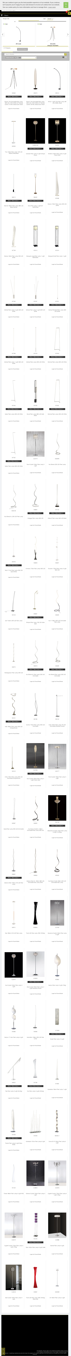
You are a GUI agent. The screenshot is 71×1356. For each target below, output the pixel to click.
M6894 (35, 509)
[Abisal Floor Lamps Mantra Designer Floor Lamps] (53, 34)
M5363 (57, 875)
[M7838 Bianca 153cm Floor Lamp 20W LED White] (57, 183)
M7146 (57, 509)
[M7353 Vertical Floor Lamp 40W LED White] (35, 339)
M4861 (14, 874)
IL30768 (35, 770)
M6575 (14, 667)
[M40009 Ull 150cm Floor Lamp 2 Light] (57, 1277)
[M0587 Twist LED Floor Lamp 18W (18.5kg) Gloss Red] (35, 1277)
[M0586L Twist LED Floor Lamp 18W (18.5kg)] (35, 913)
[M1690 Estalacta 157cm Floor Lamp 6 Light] (35, 1121)
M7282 (57, 405)
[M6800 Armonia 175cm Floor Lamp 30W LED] (35, 548)
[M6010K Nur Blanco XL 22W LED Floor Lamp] (13, 496)
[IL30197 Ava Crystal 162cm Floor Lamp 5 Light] (14, 965)
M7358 (14, 353)
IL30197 (14, 979)
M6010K (14, 510)
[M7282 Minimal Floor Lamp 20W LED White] (57, 391)
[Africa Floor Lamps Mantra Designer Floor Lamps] (18, 34)
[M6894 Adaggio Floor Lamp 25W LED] (35, 495)
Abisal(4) (52, 44)
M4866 (35, 875)
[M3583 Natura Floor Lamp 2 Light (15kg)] (57, 965)
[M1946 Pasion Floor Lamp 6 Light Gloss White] (14, 1120)
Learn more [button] (52, 7)
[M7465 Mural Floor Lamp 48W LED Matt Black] (35, 391)
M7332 (14, 457)
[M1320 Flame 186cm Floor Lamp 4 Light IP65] (14, 1173)
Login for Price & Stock (13, 108)
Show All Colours (22, 49)
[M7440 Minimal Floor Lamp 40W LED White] (57, 339)
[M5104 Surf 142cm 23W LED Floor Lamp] (14, 600)
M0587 (35, 1292)
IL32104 (57, 822)
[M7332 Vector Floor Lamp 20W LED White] (13, 443)
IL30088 (57, 1240)
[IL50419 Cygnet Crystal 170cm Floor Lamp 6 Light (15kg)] (14, 1225)
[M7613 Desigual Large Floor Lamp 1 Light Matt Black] (35, 236)
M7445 (14, 405)
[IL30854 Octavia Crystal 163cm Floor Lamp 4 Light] (35, 1173)
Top (3, 1349)
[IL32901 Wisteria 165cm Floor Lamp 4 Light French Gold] (57, 131)
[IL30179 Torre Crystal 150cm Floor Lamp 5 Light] (35, 444)
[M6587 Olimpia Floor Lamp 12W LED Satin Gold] (35, 599)
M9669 (14, 93)
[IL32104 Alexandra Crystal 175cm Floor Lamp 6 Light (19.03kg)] (57, 808)
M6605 (57, 615)
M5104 (14, 615)
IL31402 (57, 927)
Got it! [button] (66, 5)
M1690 (35, 1135)
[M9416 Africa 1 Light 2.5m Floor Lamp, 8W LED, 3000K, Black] (57, 79)
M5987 (14, 823)
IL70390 (57, 1030)
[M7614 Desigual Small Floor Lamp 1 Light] (57, 236)
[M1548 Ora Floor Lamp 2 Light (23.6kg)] (35, 1068)
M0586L (35, 927)
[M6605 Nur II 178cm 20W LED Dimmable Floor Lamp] (57, 600)
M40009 (57, 1292)
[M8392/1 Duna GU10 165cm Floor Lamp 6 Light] (57, 1121)
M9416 (57, 93)
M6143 (14, 771)
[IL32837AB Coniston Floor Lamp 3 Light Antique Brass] (35, 131)
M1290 (35, 1238)
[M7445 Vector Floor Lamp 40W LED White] (13, 391)
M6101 (14, 718)
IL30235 (14, 1292)
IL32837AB (35, 145)
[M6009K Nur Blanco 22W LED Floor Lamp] (57, 444)
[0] (69, 13)
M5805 (35, 823)
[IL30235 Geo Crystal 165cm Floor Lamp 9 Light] (14, 1277)
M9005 (14, 146)
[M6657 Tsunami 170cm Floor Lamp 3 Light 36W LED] (57, 548)
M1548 (35, 1082)
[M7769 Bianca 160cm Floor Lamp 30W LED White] (14, 236)
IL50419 (14, 1240)
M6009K (57, 458)
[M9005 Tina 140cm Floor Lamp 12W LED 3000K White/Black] (13, 131)
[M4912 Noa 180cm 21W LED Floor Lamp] (14, 913)
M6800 (35, 563)
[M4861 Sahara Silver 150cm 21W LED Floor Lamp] (14, 860)
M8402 (35, 197)
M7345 (14, 301)
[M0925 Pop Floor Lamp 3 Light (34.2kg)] (14, 1068)
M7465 (35, 405)
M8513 (14, 197)
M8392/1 (57, 1135)
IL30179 (35, 458)
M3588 (14, 1031)
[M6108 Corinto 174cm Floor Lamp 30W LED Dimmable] (35, 704)
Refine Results (10, 57)
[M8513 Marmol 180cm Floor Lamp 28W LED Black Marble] (14, 183)
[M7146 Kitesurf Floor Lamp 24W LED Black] (57, 495)
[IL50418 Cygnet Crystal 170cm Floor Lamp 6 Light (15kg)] (57, 1173)
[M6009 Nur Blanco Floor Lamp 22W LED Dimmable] (57, 651)
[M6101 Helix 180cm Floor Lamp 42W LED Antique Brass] (13, 703)
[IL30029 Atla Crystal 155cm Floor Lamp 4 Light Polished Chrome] (35, 964)
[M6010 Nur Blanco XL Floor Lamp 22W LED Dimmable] (35, 651)
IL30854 (35, 1188)
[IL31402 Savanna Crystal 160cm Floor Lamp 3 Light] (57, 913)
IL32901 (57, 145)
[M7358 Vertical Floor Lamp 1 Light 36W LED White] (14, 339)
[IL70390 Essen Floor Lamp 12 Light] (57, 1016)
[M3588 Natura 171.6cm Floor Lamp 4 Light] (14, 1017)
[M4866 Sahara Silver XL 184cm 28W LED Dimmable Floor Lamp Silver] (35, 860)
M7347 (35, 301)
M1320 (14, 1188)
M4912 (14, 927)
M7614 (57, 250)
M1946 (14, 1134)
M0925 (14, 1082)
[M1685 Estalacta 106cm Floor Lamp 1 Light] (57, 1069)
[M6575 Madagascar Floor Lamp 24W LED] (14, 652)
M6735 (14, 561)
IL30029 (35, 978)
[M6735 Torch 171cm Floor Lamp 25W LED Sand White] (14, 547)
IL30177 (57, 771)
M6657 (57, 563)
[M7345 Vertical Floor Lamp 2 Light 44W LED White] (13, 287)
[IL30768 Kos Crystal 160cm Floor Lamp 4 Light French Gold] (35, 756)
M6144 (57, 719)
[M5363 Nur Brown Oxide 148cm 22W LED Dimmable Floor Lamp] (57, 860)
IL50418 (57, 1188)
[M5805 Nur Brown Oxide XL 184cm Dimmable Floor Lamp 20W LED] (35, 808)
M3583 (57, 979)
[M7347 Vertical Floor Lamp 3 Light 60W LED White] (35, 287)
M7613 (35, 250)
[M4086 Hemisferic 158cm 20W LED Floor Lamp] (35, 1017)
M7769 (14, 250)
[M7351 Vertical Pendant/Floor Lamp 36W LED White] (57, 287)
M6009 (57, 666)
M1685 (57, 1083)
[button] (2, 34)
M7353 (35, 353)
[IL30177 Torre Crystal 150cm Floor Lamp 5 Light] (57, 756)
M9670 (35, 93)
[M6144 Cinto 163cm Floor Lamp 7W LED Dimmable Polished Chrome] (57, 704)
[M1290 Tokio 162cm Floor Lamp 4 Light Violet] (35, 1224)
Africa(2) (18, 44)
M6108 (35, 719)
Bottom (3, 1353)
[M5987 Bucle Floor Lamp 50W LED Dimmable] (14, 808)
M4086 (35, 1031)
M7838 (57, 198)
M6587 (35, 614)
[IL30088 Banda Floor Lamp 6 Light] (57, 1225)
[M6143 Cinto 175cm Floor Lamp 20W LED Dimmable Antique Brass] (13, 756)
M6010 (35, 666)
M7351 (57, 301)
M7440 (57, 353)
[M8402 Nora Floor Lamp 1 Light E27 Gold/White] (35, 183)
